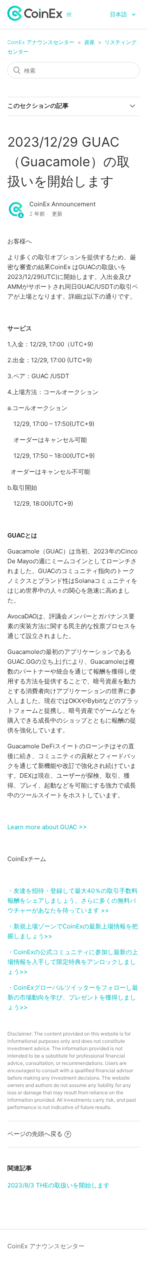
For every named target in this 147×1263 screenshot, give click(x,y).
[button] (69, 14)
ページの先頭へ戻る (34, 1134)
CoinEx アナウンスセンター (40, 42)
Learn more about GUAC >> (47, 827)
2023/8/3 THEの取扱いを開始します (58, 1185)
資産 (89, 42)
